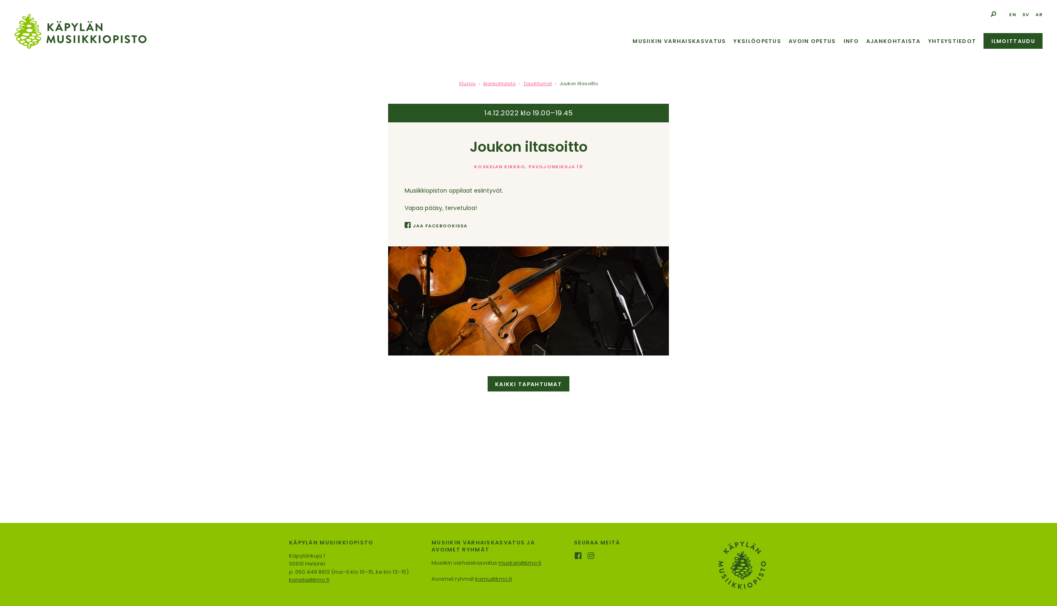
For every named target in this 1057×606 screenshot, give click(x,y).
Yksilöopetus (757, 41)
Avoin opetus (812, 41)
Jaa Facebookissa (440, 225)
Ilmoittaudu (1013, 41)
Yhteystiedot (952, 41)
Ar (1039, 14)
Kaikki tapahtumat (528, 384)
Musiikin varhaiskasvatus (679, 41)
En (1012, 14)
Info (851, 41)
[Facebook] (578, 557)
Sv (1025, 14)
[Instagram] (591, 557)
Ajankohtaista (893, 41)
